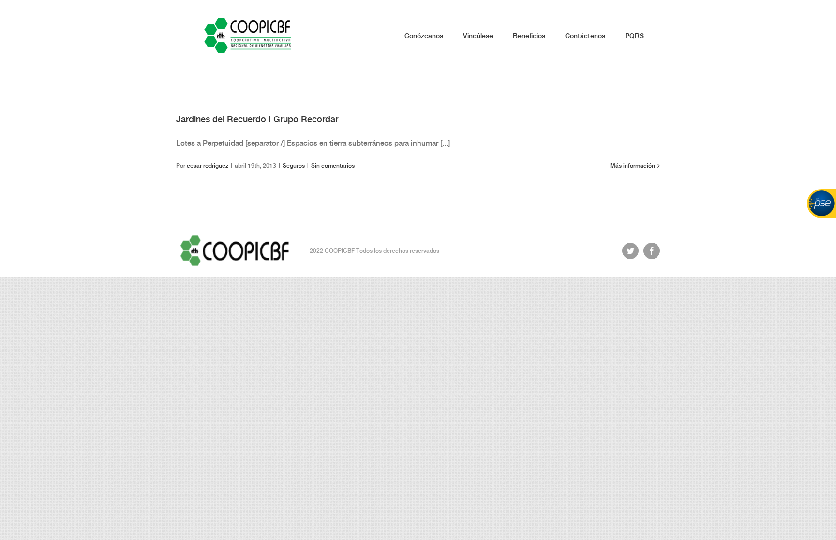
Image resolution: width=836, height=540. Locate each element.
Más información (632, 165)
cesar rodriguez (207, 165)
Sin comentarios (333, 165)
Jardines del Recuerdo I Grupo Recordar (257, 119)
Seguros (294, 165)
